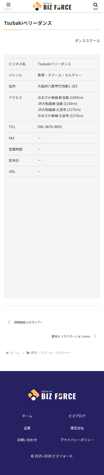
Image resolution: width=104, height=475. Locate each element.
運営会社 (77, 427)
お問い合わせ (27, 439)
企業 (27, 427)
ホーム (27, 415)
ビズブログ (77, 415)
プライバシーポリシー (77, 439)
